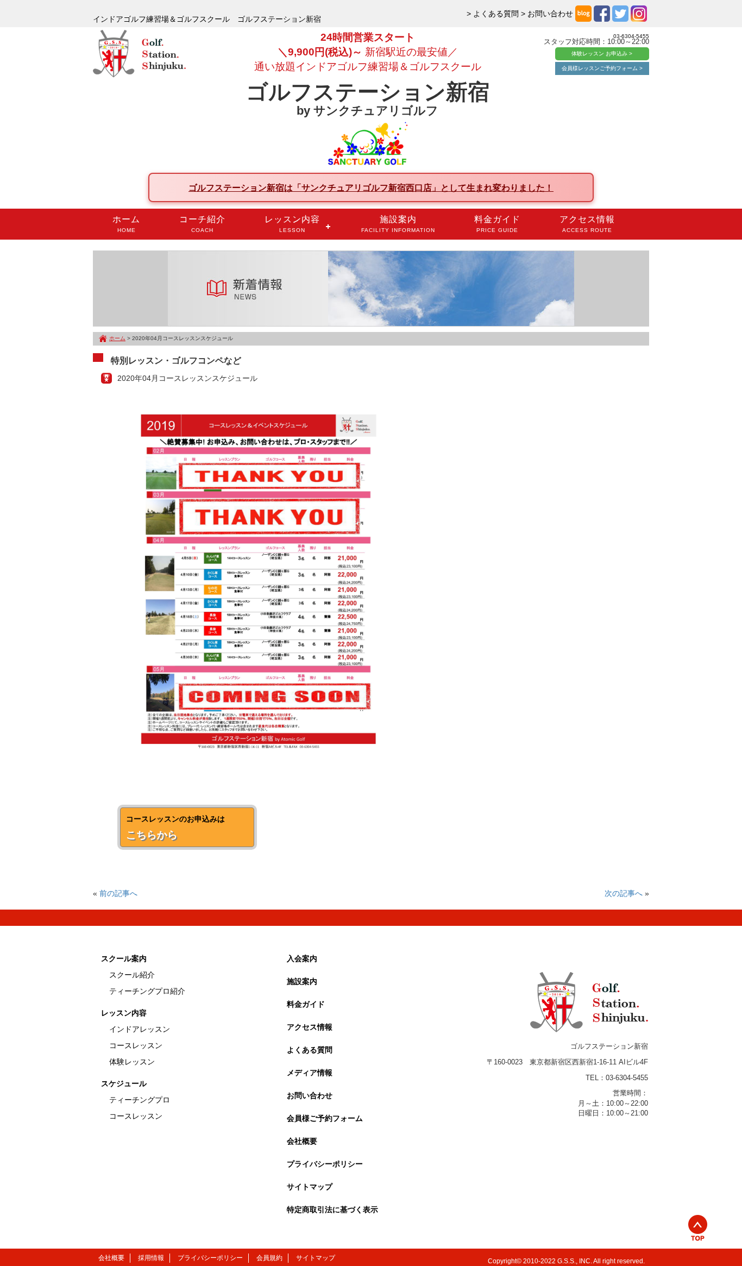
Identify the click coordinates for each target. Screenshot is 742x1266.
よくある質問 (309, 1049)
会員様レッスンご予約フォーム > (602, 68)
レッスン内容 (292, 224)
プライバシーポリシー (325, 1164)
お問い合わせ (309, 1095)
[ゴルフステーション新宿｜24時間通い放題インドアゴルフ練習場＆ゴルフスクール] (139, 54)
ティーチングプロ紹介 (147, 991)
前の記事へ (118, 893)
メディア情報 (309, 1072)
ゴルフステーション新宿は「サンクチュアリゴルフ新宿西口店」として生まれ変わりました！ (371, 187)
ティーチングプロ (139, 1099)
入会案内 (302, 958)
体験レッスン (132, 1061)
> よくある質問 (493, 13)
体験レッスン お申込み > (601, 54)
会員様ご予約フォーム (325, 1118)
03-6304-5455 (631, 36)
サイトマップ (309, 1186)
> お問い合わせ (547, 13)
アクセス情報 (587, 224)
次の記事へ (624, 893)
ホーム (126, 224)
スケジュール (124, 1083)
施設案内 (398, 224)
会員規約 (269, 1258)
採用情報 (151, 1258)
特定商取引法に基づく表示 (332, 1209)
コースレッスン (135, 1045)
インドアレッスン (139, 1029)
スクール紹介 (132, 974)
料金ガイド (497, 224)
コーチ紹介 (202, 224)
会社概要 (302, 1141)
